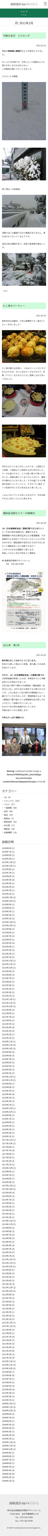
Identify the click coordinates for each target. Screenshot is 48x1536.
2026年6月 (6, 855)
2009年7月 (6, 1417)
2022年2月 (6, 992)
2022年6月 (6, 981)
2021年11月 (7, 1002)
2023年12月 (7, 922)
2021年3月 (6, 1030)
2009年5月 (6, 1424)
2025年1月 (6, 893)
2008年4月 (6, 1470)
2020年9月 (6, 1051)
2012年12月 (7, 1287)
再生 (6, 814)
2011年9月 (6, 1329)
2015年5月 (6, 1206)
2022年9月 (6, 971)
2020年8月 (6, 1055)
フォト (7, 804)
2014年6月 (6, 1238)
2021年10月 (7, 1006)
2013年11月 (7, 1262)
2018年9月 (6, 1115)
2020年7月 (6, 1059)
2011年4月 (6, 1347)
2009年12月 (7, 1403)
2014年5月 (6, 1241)
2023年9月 (6, 928)
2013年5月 (6, 1276)
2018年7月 (6, 1118)
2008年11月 (7, 1445)
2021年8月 (6, 1013)
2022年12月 (7, 960)
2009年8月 (6, 1413)
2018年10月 (7, 1111)
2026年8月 (6, 848)
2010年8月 (6, 1375)
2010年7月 (6, 1378)
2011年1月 (6, 1357)
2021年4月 (6, 1027)
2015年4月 (6, 1210)
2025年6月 (6, 876)
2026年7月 (6, 851)
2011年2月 (6, 1354)
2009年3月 (6, 1431)
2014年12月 (7, 1220)
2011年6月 (6, 1340)
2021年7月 (6, 1016)
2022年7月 (6, 978)
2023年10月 (7, 925)
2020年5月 (6, 1066)
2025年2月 (6, 890)
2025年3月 (6, 886)
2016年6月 (6, 1178)
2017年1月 (6, 1164)
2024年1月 (6, 918)
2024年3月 (6, 911)
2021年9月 (6, 1009)
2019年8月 (6, 1083)
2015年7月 (6, 1199)
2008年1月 (6, 1480)
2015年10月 (7, 1189)
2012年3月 (6, 1312)
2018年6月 (6, 1122)
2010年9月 (6, 1371)
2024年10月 (7, 900)
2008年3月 (6, 1473)
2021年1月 (6, 1037)
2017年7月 (6, 1150)
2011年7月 (6, 1336)
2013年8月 (6, 1273)
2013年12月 (7, 1259)
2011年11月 (7, 1326)
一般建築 (8, 807)
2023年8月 (6, 932)
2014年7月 (6, 1234)
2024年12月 (7, 897)
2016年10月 (7, 1167)
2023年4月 (6, 946)
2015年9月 (6, 1192)
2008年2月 (6, 1477)
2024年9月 (6, 904)
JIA (5, 797)
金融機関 (8, 832)
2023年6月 (6, 939)
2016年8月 (6, 1171)
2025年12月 (7, 862)
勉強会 (7, 818)
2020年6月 (6, 1062)
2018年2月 (6, 1132)
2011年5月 (6, 1343)
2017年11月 (7, 1139)
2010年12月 (7, 1361)
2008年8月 (6, 1456)
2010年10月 (7, 1368)
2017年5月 (6, 1157)
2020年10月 (7, 1048)
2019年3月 (6, 1097)
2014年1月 (6, 1255)
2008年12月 (7, 1442)
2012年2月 (6, 1315)
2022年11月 (7, 964)
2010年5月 (6, 1385)
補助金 (7, 828)
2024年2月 (6, 914)
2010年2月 (6, 1396)
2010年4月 (6, 1389)
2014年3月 (6, 1248)
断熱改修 (8, 821)
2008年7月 (6, 1459)
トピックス (9, 800)
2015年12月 (7, 1185)
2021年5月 (6, 1023)
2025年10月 (7, 865)
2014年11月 (7, 1224)
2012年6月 (6, 1301)
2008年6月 (6, 1463)
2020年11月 (7, 1044)
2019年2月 (6, 1101)
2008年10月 (7, 1449)
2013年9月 (6, 1269)
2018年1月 (6, 1136)
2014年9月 (6, 1227)
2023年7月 (6, 936)
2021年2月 (6, 1034)
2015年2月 (6, 1217)
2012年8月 (6, 1294)
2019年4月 (6, 1094)
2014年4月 (6, 1245)
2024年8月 (6, 907)
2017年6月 (6, 1153)
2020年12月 (7, 1041)
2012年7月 (6, 1298)
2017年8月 (6, 1146)
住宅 (6, 811)
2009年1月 (6, 1438)
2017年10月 (7, 1143)
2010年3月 (6, 1392)
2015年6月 (6, 1203)
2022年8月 (6, 974)
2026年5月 (6, 858)
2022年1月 (6, 995)
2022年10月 (7, 967)
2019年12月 (7, 1076)
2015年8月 (6, 1196)
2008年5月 (6, 1466)
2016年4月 (6, 1182)
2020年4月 (6, 1069)
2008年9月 (6, 1452)
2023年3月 (6, 950)
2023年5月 (6, 942)
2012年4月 (6, 1308)
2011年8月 (6, 1333)
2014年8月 (6, 1231)
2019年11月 (7, 1080)
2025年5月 (6, 879)
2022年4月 (6, 985)
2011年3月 (6, 1350)
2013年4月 (6, 1280)
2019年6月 (6, 1087)
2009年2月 (6, 1435)
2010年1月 (6, 1399)
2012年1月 (6, 1319)
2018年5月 (6, 1125)
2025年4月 (6, 883)
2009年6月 (6, 1421)
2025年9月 (6, 869)
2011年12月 (7, 1322)
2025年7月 (6, 872)
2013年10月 (7, 1266)
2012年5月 (6, 1304)
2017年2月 (6, 1160)
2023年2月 (6, 953)
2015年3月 (6, 1213)
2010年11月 (7, 1364)
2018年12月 (7, 1108)
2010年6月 (6, 1382)
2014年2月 (6, 1252)
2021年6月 (6, 1020)
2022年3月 (6, 988)
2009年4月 (6, 1428)
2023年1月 (6, 957)
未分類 (7, 825)
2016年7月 (6, 1175)
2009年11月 (7, 1407)
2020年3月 (6, 1073)
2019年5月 (6, 1090)
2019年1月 (6, 1104)
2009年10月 (7, 1410)
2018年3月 (6, 1129)
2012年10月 (7, 1290)
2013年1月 (6, 1284)
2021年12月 (7, 999)
